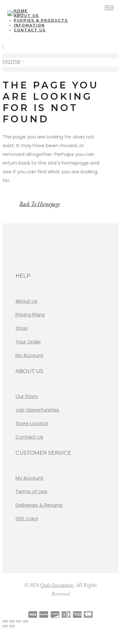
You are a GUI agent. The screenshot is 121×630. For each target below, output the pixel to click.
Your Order (28, 341)
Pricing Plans (30, 314)
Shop (21, 328)
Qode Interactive (56, 584)
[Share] (18, 621)
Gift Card (26, 518)
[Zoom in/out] (5, 621)
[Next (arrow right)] (12, 626)
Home (11, 61)
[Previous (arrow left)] (5, 626)
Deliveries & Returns (39, 505)
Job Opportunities (37, 409)
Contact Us (29, 436)
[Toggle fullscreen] (12, 621)
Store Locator (31, 423)
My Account (29, 355)
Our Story (26, 396)
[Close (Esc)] (25, 621)
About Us (26, 301)
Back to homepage (39, 204)
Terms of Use (31, 491)
